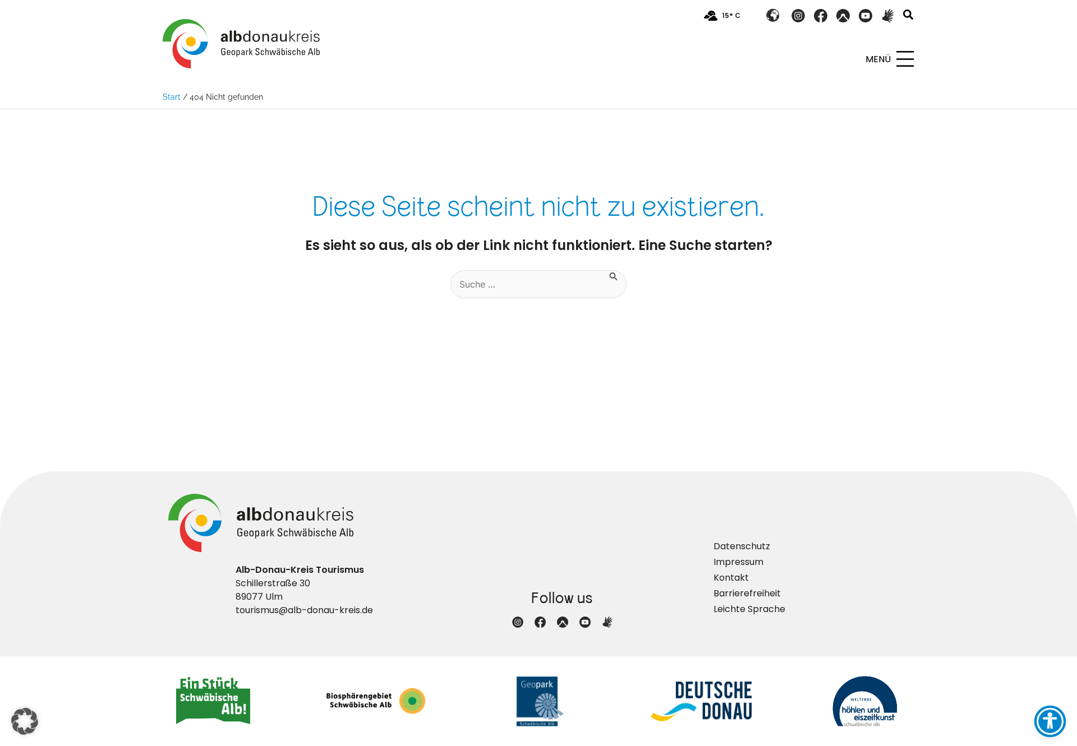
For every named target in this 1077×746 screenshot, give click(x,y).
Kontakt (731, 577)
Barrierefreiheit (747, 593)
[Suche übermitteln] (613, 275)
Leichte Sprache (749, 609)
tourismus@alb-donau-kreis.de (304, 610)
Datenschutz (742, 546)
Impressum (738, 561)
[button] (908, 16)
